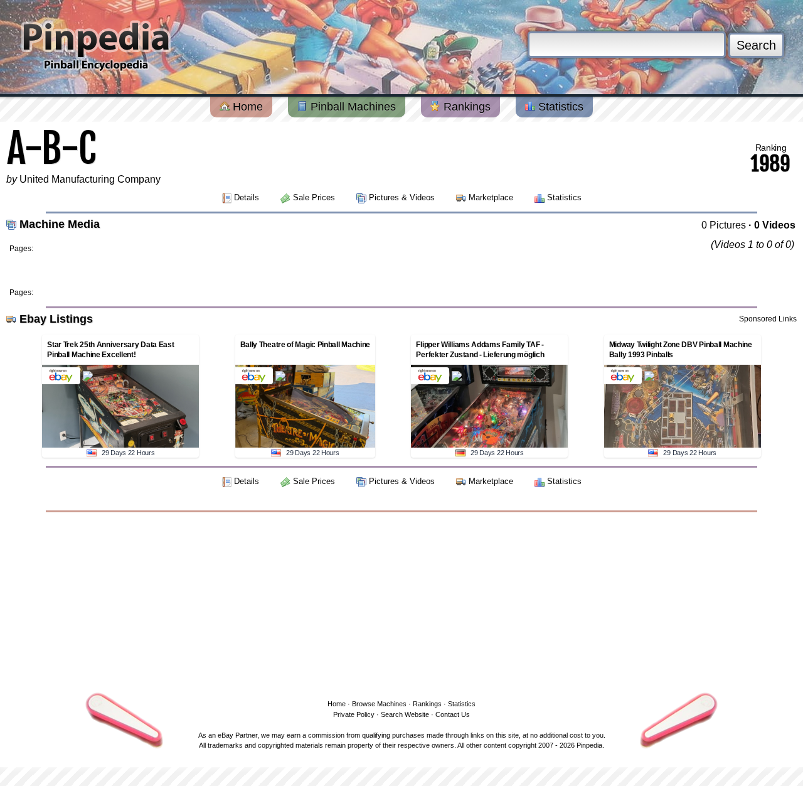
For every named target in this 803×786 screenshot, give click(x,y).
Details (246, 197)
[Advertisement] (401, 603)
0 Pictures (723, 225)
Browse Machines (379, 704)
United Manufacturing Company (90, 179)
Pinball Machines (351, 106)
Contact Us (452, 714)
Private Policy (354, 714)
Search (756, 45)
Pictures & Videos (401, 197)
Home (246, 106)
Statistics (559, 106)
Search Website (405, 714)
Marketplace (491, 197)
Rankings (465, 106)
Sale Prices (314, 197)
